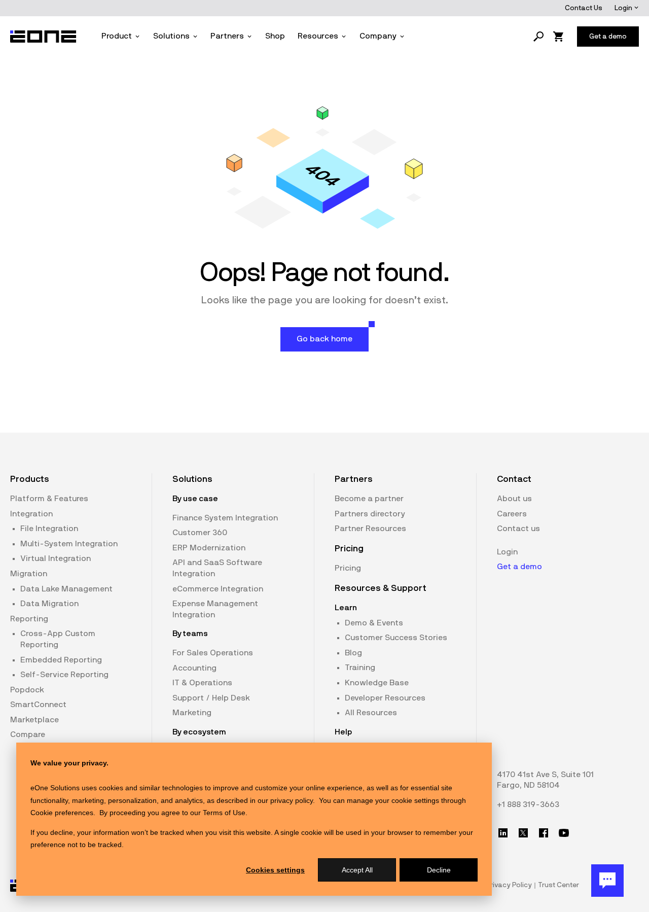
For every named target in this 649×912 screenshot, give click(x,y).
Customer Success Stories (396, 638)
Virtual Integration (55, 558)
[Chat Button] (607, 880)
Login (624, 8)
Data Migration (49, 604)
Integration (31, 514)
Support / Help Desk (211, 698)
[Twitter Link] (523, 833)
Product (116, 36)
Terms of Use (224, 813)
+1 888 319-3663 (528, 804)
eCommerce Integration (217, 589)
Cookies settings (275, 870)
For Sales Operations (212, 653)
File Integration (49, 528)
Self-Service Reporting (64, 675)
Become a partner (369, 499)
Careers (512, 514)
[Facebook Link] (543, 833)
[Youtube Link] (564, 833)
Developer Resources (385, 698)
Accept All (357, 870)
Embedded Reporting (61, 660)
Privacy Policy (509, 885)
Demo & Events (374, 623)
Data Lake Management (66, 589)
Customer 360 (199, 533)
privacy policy (291, 800)
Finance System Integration (225, 518)
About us (514, 499)
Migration (28, 574)
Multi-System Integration (69, 544)
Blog (353, 653)
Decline (439, 870)
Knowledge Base (377, 683)
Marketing (191, 713)
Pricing (348, 568)
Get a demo (519, 567)
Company (377, 36)
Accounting (194, 668)
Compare (27, 734)
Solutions (171, 36)
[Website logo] (43, 36)
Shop (275, 36)
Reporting (29, 619)
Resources (318, 36)
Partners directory (370, 514)
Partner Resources (370, 528)
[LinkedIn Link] (503, 833)
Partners (227, 36)
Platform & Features (49, 499)
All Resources (371, 713)
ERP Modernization (208, 548)
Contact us (518, 528)
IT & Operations (202, 683)
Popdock (27, 690)
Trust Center (558, 885)
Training (360, 667)
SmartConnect (38, 704)
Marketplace (34, 720)
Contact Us (583, 8)
